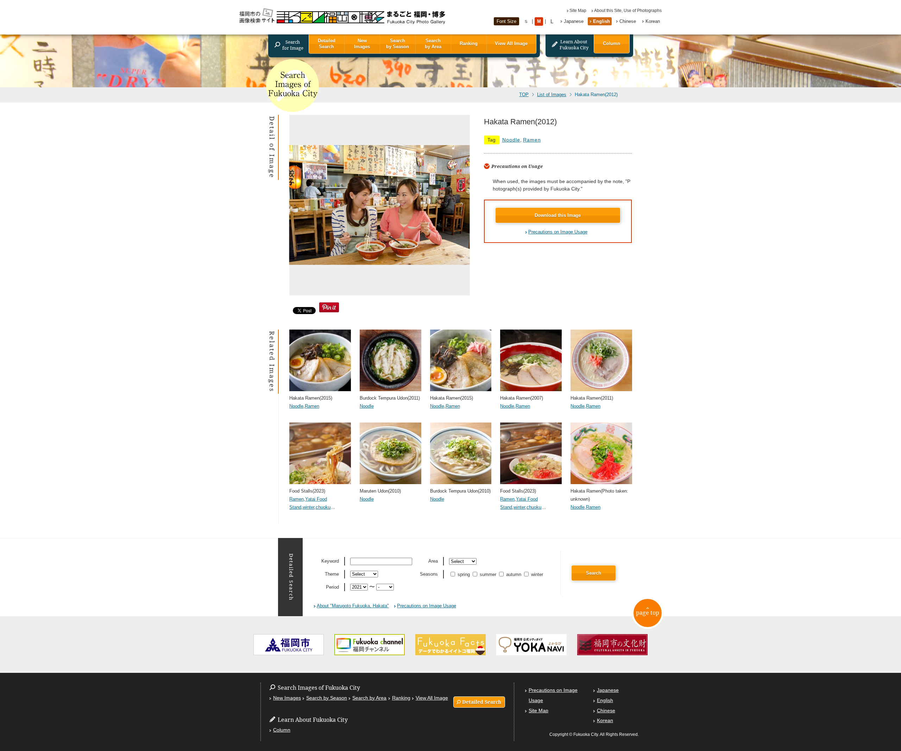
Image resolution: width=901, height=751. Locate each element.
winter (308, 507)
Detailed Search (326, 43)
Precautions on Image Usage (557, 231)
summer (488, 574)
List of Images (551, 94)
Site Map (577, 10)
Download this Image (558, 215)
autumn (514, 574)
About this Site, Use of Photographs (628, 10)
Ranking (469, 43)
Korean (652, 21)
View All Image (511, 43)
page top (647, 613)
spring (463, 574)
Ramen (532, 140)
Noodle (511, 140)
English (601, 21)
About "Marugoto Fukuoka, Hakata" (353, 605)
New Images (362, 43)
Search (593, 573)
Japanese (574, 21)
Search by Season (397, 43)
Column (611, 43)
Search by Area (433, 43)
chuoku (323, 507)
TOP (524, 94)
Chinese (627, 21)
